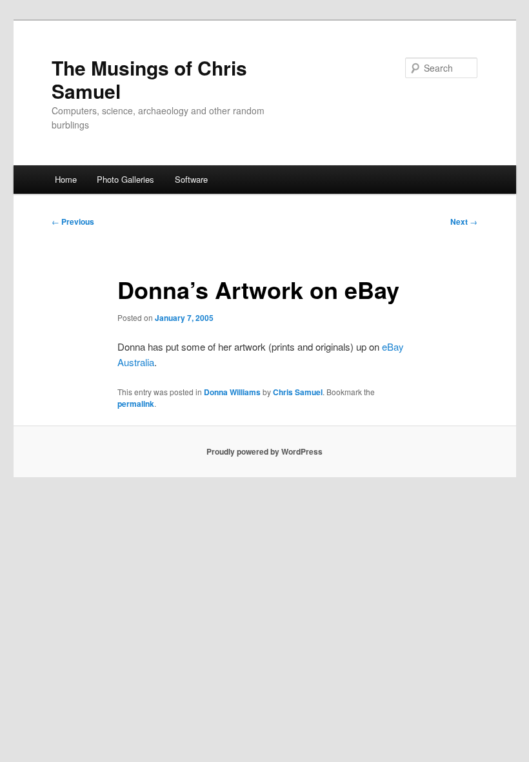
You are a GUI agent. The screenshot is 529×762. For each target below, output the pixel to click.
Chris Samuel (298, 392)
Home (66, 179)
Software (191, 179)
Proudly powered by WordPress (264, 451)
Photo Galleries (125, 179)
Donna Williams (232, 392)
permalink (135, 403)
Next (463, 221)
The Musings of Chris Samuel (149, 79)
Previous (73, 221)
